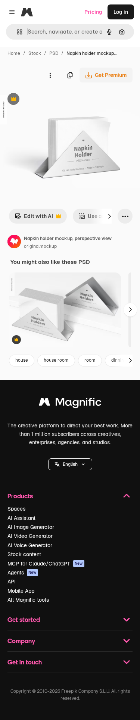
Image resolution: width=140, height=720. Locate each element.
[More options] (50, 75)
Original (47, 99)
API (11, 581)
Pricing (93, 12)
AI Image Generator (30, 527)
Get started (23, 619)
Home (13, 53)
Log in (120, 12)
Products (20, 496)
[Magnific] (70, 403)
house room (56, 360)
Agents (22, 572)
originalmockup (40, 246)
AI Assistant (21, 518)
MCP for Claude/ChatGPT (45, 563)
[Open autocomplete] (16, 32)
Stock (34, 53)
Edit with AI (34, 218)
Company (21, 641)
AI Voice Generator (29, 545)
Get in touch (24, 662)
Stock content (24, 554)
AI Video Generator (30, 536)
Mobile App (20, 590)
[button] (70, 464)
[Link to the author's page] (14, 242)
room (90, 360)
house (21, 360)
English (70, 464)
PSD (53, 53)
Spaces (16, 508)
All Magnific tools (28, 599)
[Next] (109, 216)
